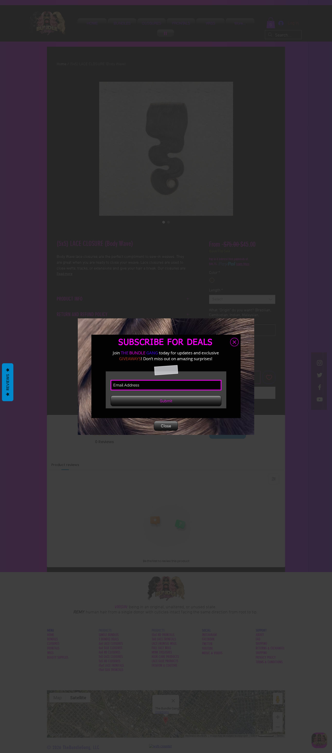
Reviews (7, 382)
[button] (234, 342)
